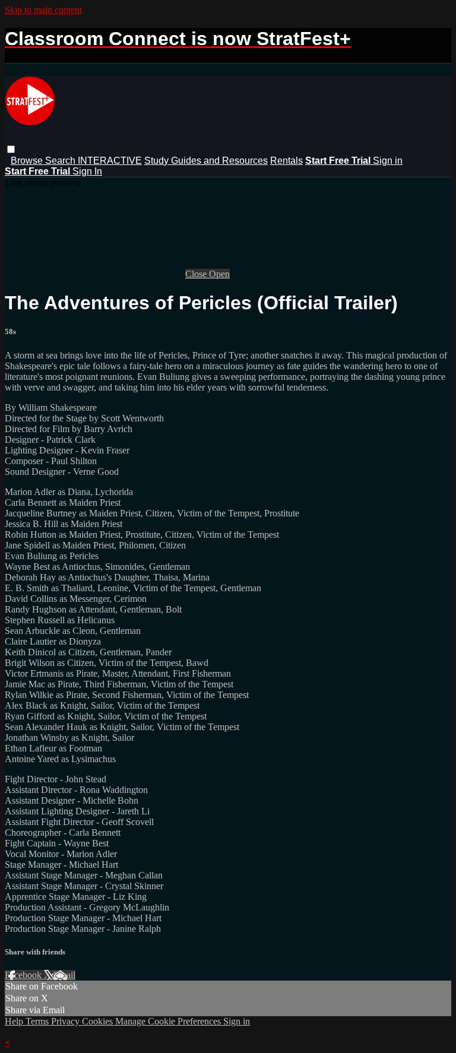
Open (219, 274)
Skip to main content (43, 10)
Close (197, 274)
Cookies (98, 1021)
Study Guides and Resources (206, 161)
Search (61, 161)
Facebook (24, 975)
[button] (11, 149)
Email (64, 975)
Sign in (388, 161)
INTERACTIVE (110, 161)
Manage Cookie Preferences (169, 1021)
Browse (28, 161)
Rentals (286, 161)
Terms (38, 1021)
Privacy (66, 1021)
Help (15, 1021)
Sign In (87, 171)
